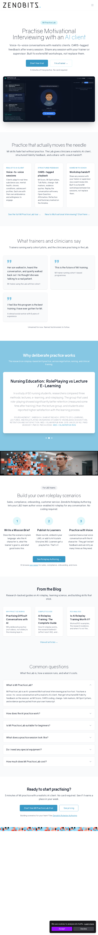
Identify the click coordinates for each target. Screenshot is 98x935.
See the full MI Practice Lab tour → (24, 214)
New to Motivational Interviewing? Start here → (67, 214)
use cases (34, 565)
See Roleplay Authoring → (49, 559)
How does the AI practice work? (23, 713)
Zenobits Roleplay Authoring (65, 815)
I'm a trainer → (61, 63)
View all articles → (49, 642)
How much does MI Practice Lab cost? (26, 761)
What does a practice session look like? (27, 737)
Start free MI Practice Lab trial (38, 808)
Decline (84, 929)
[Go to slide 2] (49, 438)
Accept (62, 929)
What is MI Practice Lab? (19, 685)
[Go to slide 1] (46, 438)
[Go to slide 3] (51, 438)
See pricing (69, 808)
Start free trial (37, 63)
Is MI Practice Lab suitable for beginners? (28, 725)
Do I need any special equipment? (24, 749)
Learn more (89, 924)
